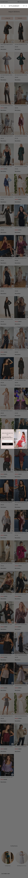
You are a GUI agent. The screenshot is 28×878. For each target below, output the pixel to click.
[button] (5, 6)
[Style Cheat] (14, 6)
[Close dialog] (26, 431)
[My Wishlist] (24, 6)
